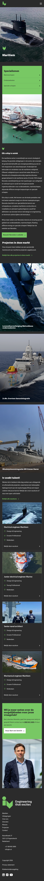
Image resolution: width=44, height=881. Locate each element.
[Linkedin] (3, 875)
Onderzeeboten (9, 80)
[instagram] (7, 875)
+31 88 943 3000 (10, 847)
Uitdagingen (6, 816)
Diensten (5, 822)
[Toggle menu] (41, 3)
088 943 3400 (29, 722)
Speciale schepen (10, 86)
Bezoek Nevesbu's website (13, 235)
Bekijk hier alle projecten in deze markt (16, 255)
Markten (5, 813)
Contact (5, 830)
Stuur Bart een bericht (13, 731)
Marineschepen (9, 75)
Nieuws (4, 825)
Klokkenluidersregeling (10, 869)
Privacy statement (8, 865)
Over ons (5, 819)
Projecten (5, 827)
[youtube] (11, 875)
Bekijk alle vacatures (9, 499)
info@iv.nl (8, 849)
